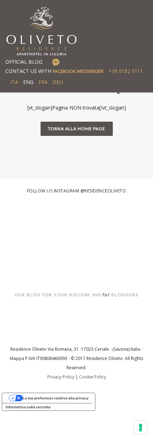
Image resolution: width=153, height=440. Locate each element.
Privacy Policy (60, 377)
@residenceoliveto (103, 191)
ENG (28, 82)
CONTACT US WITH (54, 71)
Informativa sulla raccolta (28, 407)
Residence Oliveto (76, 264)
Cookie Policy (92, 377)
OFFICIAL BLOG (23, 61)
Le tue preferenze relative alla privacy (56, 398)
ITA (14, 82)
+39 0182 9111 (126, 71)
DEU (58, 82)
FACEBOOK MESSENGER (78, 71)
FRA (43, 82)
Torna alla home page (76, 128)
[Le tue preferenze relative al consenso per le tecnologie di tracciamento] (140, 427)
